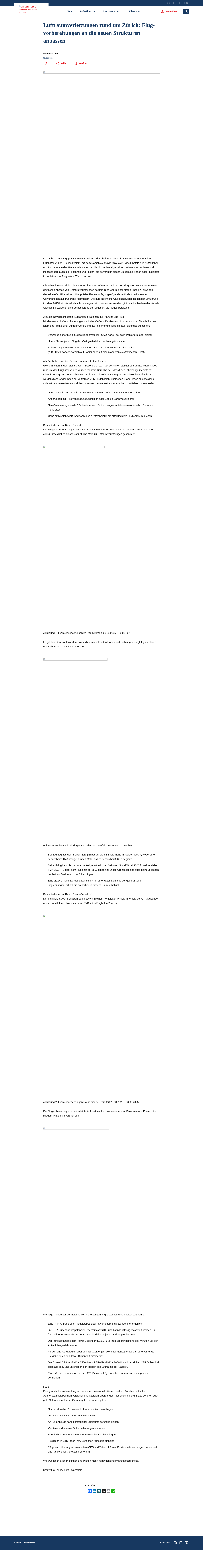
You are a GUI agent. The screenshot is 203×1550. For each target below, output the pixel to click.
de (168, 3)
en (186, 3)
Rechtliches (29, 1543)
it (180, 3)
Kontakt (17, 1543)
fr (174, 3)
